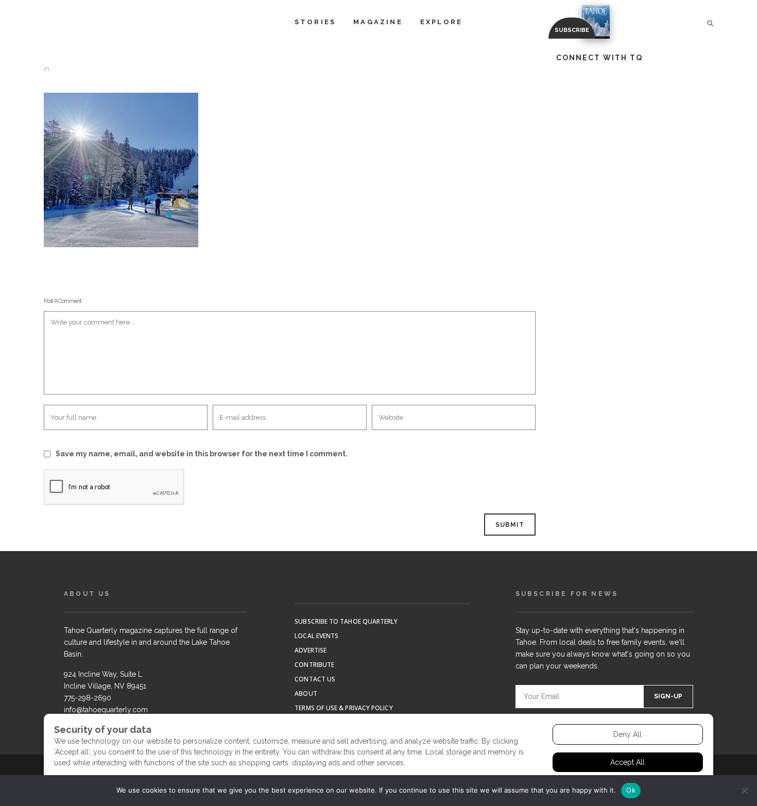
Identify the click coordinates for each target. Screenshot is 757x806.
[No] (744, 790)
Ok (630, 790)
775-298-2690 (87, 698)
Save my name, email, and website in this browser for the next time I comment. (202, 454)
